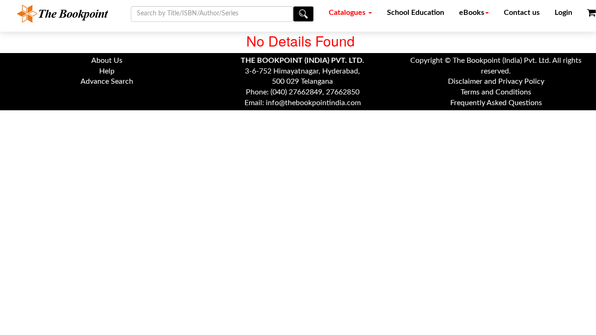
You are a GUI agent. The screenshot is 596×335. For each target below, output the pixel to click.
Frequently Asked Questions (496, 103)
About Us (106, 60)
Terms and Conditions (496, 92)
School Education (415, 12)
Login (563, 12)
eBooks (471, 12)
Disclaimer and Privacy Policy (496, 81)
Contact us (522, 12)
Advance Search (107, 81)
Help (107, 71)
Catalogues (348, 12)
